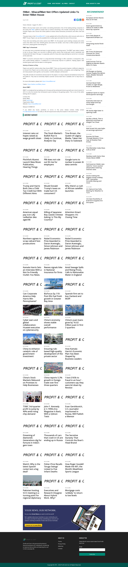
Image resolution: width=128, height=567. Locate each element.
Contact (60, 548)
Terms (60, 541)
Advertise (60, 546)
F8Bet (33, 29)
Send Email (29, 100)
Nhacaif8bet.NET (40, 36)
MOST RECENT (56, 3)
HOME (49, 3)
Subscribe (92, 554)
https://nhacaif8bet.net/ (48, 81)
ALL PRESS (65, 3)
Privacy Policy (61, 544)
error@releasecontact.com (30, 111)
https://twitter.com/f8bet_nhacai (36, 84)
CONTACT (72, 3)
